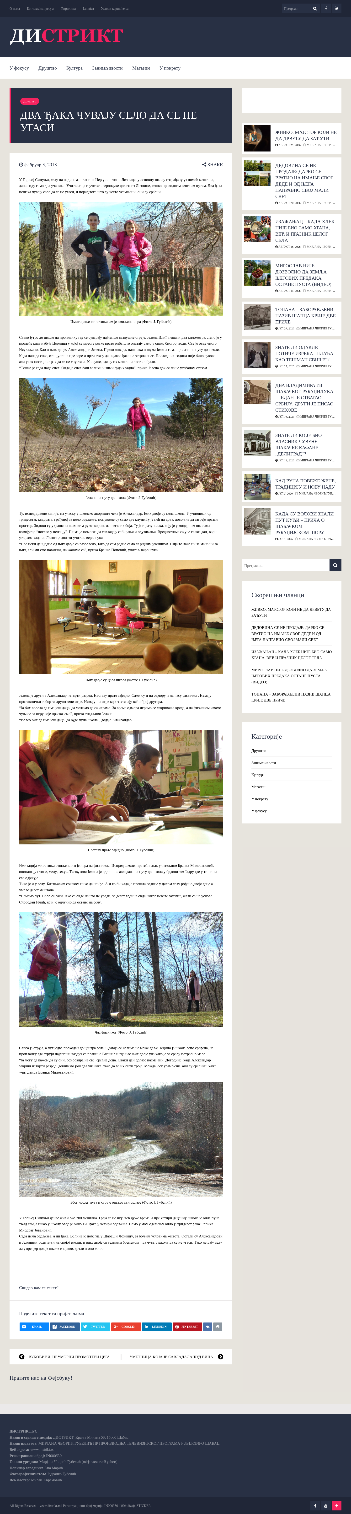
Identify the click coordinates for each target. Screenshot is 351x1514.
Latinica (88, 8)
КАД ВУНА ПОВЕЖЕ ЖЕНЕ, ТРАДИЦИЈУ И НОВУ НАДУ (305, 483)
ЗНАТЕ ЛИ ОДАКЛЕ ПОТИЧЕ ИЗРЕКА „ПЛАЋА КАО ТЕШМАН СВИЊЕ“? (304, 353)
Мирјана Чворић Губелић (327, 145)
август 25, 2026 (289, 145)
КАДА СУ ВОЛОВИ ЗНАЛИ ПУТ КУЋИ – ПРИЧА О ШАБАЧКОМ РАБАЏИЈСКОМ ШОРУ (304, 522)
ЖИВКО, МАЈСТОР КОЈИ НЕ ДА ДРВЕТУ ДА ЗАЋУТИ (306, 135)
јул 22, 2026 (286, 366)
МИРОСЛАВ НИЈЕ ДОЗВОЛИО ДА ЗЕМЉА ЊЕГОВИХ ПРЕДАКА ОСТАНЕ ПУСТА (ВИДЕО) (303, 274)
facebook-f (326, 8)
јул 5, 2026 (285, 493)
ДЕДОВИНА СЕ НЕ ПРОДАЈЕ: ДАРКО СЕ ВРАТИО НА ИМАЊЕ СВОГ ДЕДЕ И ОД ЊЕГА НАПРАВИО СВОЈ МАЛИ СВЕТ (304, 180)
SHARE (214, 164)
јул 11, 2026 (286, 460)
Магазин (141, 68)
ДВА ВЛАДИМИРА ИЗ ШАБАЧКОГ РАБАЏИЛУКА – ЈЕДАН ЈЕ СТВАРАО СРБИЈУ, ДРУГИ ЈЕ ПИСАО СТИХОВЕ (304, 397)
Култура (74, 68)
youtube (336, 8)
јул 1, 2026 (285, 539)
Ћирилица (68, 8)
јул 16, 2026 (286, 416)
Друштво (47, 68)
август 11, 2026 (289, 291)
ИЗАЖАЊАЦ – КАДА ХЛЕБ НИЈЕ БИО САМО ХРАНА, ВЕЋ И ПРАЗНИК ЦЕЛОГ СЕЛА (304, 230)
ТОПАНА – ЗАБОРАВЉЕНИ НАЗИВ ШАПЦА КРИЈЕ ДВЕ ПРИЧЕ (305, 315)
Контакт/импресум (40, 8)
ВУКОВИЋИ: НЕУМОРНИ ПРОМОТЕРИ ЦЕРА (69, 1356)
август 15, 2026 (289, 246)
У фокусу (19, 68)
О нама (15, 8)
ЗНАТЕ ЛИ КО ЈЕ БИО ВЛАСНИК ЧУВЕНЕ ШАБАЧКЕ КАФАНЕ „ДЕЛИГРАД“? (298, 444)
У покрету (170, 68)
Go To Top (336, 1505)
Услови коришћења (114, 8)
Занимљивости (107, 68)
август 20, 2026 (289, 203)
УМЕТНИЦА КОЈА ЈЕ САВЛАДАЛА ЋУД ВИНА (171, 1356)
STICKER (144, 1505)
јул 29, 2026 (286, 328)
